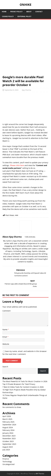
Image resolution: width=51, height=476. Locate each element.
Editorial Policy (24, 16)
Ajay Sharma (26, 90)
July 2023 (6, 449)
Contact (38, 12)
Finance (5, 459)
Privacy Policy (16, 12)
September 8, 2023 (11, 90)
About (28, 12)
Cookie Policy (8, 16)
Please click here (17, 165)
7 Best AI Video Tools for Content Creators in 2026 (23, 387)
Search (5, 366)
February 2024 (8, 430)
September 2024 (9, 424)
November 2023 (9, 438)
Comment (6, 311)
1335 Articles (30, 237)
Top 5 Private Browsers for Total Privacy (18, 384)
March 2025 (7, 419)
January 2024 (7, 433)
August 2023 (7, 447)
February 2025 (8, 422)
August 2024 (7, 427)
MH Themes (40, 474)
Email (5, 337)
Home (4, 12)
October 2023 (8, 441)
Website (5, 344)
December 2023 (8, 436)
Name (5, 329)
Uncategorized (8, 464)
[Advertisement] (25, 48)
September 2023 (9, 444)
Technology (7, 461)
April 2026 (6, 416)
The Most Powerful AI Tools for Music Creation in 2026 (24, 381)
